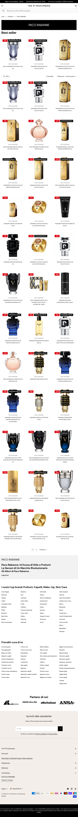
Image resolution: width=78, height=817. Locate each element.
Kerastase (62, 607)
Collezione (10, 16)
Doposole (24, 656)
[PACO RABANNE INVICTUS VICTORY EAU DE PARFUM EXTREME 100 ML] (39, 441)
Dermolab (43, 592)
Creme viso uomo (26, 650)
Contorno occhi (6, 665)
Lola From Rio (63, 622)
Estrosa (42, 610)
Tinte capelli (63, 677)
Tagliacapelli (63, 674)
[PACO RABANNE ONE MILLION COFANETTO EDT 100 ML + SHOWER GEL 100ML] (39, 283)
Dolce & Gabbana (45, 598)
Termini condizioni (41, 734)
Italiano (3, 789)
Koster (61, 610)
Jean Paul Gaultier (65, 598)
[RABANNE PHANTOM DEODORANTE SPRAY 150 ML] (65, 283)
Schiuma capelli (64, 656)
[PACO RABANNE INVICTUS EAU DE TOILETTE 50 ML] (65, 481)
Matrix (61, 625)
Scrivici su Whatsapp (8, 776)
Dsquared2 (43, 604)
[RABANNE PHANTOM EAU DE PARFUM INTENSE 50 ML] (65, 362)
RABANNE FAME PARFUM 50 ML (39, 379)
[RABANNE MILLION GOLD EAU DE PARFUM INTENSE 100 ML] (13, 168)
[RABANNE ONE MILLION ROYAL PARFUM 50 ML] (65, 520)
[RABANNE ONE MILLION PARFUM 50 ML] (13, 207)
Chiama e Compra (7, 780)
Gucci (42, 622)
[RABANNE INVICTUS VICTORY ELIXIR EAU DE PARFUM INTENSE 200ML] (65, 441)
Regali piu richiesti (46, 677)
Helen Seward (63, 592)
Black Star (4, 616)
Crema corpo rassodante (9, 671)
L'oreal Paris (62, 613)
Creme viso (24, 647)
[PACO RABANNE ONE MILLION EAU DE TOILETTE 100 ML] (65, 168)
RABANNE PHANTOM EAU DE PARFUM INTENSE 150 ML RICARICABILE (13, 419)
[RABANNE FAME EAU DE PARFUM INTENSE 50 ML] (39, 481)
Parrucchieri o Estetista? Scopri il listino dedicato (17, 758)
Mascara (23, 668)
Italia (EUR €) (17, 789)
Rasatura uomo (44, 674)
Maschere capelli (26, 671)
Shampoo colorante (65, 662)
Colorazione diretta (7, 662)
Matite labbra (44, 647)
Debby (23, 616)
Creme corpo (5, 674)
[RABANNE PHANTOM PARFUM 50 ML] (13, 245)
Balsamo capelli (6, 656)
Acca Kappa (5, 592)
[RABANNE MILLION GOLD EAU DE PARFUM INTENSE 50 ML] (65, 49)
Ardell (3, 601)
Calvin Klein (24, 601)
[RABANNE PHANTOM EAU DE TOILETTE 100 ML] (39, 49)
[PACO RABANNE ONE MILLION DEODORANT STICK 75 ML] (13, 481)
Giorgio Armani (44, 616)
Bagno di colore (6, 653)
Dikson (42, 595)
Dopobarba (24, 653)
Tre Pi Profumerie (12, 794)
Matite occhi (44, 650)
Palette (42, 662)
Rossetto (62, 650)
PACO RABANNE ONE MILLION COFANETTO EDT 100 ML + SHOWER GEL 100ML (39, 302)
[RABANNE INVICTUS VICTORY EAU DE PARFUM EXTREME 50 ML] (13, 283)
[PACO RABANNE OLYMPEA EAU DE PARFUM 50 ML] (39, 130)
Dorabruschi (44, 601)
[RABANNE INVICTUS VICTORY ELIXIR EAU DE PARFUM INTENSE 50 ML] (13, 441)
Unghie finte (63, 683)
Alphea (3, 598)
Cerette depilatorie (7, 659)
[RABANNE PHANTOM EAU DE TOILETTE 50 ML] (65, 245)
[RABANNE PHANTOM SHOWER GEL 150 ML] (65, 207)
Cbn (22, 595)
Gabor (42, 613)
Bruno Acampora (6, 622)
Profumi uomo (44, 671)
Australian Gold (6, 604)
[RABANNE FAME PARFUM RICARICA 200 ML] (39, 324)
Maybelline (62, 628)
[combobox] (39, 10)
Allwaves (4, 595)
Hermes (61, 595)
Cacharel (23, 598)
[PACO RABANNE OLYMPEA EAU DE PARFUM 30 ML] (13, 362)
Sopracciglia (63, 671)
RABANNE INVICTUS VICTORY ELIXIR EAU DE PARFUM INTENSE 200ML (65, 460)
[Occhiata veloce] (21, 43)
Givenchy (43, 619)
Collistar (23, 607)
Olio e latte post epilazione (48, 656)
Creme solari (5, 677)
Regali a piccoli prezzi (66, 647)
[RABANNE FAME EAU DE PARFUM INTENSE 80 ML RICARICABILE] (13, 520)
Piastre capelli (44, 665)
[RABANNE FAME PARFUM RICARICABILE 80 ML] (65, 400)
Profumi (42, 668)
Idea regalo (24, 665)
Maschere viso (25, 677)
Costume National (26, 610)
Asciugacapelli (6, 650)
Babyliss (4, 607)
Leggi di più (5, 575)
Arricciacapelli (5, 647)
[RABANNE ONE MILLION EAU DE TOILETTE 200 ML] (39, 168)
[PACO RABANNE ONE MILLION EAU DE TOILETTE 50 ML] (13, 130)
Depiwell (23, 622)
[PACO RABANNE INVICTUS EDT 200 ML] (13, 49)
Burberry (23, 592)
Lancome (62, 619)
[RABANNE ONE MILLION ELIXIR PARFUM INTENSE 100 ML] (65, 130)
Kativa (61, 604)
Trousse (61, 680)
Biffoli (3, 610)
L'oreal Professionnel (65, 616)
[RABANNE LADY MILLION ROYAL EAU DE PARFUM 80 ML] (39, 245)
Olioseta (61, 631)
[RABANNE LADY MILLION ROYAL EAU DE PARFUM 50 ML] (39, 207)
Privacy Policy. (53, 734)
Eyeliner (23, 659)
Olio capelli (43, 653)
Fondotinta (24, 662)
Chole (22, 604)
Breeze (3, 619)
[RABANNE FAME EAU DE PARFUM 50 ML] (39, 400)
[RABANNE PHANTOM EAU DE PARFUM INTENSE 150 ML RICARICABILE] (13, 400)
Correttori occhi (6, 668)
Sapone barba (63, 653)
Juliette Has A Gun (65, 601)
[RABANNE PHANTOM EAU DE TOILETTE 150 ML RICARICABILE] (65, 324)
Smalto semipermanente (67, 668)
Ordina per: (60, 76)
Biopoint (4, 613)
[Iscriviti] (60, 728)
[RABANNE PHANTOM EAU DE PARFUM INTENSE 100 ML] (13, 324)
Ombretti (43, 659)
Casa (2, 16)
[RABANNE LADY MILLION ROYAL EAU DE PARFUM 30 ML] (39, 520)
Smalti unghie (63, 665)
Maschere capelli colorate (29, 674)
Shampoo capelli (64, 659)
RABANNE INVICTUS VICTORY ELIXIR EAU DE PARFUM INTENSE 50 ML (13, 460)
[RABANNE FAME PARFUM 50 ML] (39, 362)
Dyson (42, 607)
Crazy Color (24, 613)
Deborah (23, 619)
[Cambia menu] (2, 6)
